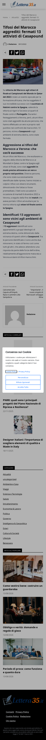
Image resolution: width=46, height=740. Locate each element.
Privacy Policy (24, 371)
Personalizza (23, 377)
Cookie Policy (11, 371)
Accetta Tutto (23, 387)
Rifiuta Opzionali (23, 382)
